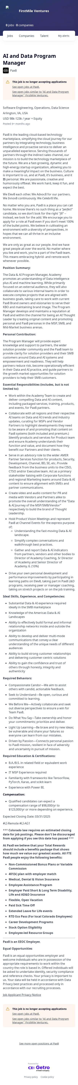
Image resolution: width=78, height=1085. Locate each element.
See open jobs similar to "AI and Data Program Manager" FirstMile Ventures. (40, 93)
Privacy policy (31, 1076)
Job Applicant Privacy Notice (22, 995)
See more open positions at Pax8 (39, 1043)
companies (26, 36)
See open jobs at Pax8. (26, 87)
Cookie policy (47, 1076)
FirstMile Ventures (34, 11)
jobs (10, 36)
